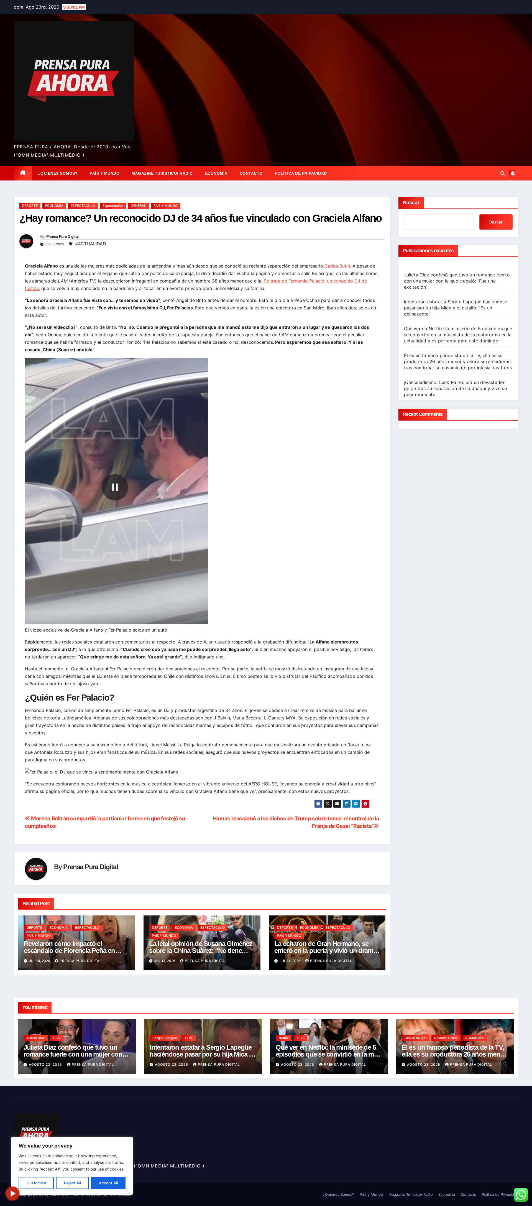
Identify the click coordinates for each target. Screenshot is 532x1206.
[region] (72, 1166)
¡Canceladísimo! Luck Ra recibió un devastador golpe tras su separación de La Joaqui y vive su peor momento (455, 388)
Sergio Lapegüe (164, 1038)
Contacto (251, 173)
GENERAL (138, 205)
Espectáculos (113, 205)
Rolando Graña (446, 1038)
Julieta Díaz (35, 1038)
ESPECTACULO (83, 205)
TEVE (56, 1038)
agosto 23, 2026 (46, 1064)
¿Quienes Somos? (58, 173)
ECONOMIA (54, 205)
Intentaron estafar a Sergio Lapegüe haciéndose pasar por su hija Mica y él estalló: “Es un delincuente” (455, 308)
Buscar (411, 202)
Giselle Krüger (416, 1038)
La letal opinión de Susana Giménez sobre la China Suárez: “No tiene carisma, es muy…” (200, 950)
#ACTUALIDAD (90, 243)
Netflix (283, 1038)
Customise (36, 1182)
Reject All (72, 1182)
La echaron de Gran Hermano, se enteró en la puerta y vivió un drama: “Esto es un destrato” (326, 950)
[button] (502, 173)
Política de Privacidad (301, 173)
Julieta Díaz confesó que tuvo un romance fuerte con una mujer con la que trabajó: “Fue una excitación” (457, 281)
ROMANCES (474, 1038)
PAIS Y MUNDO (166, 205)
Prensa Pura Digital (62, 236)
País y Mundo (104, 173)
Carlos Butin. (337, 266)
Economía (216, 173)
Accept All (108, 1182)
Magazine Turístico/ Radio (162, 173)
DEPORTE (30, 205)
